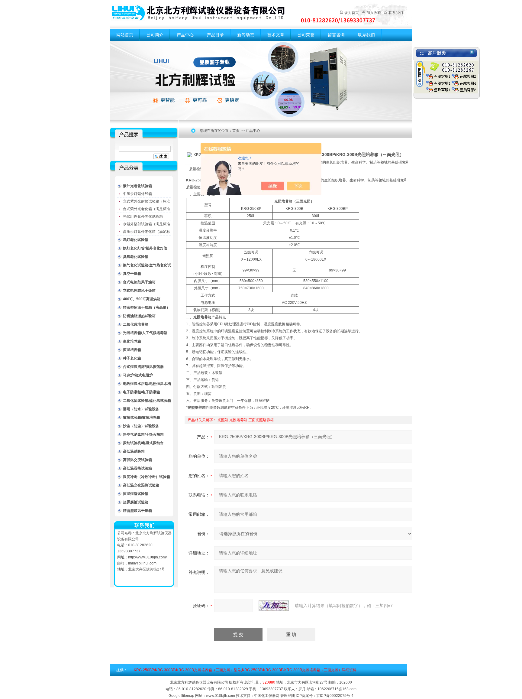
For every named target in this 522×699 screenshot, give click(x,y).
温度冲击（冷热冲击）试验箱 (146, 477)
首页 (236, 130)
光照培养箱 (238, 420)
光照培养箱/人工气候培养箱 (145, 333)
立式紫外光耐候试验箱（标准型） (146, 202)
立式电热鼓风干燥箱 (139, 290)
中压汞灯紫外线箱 (137, 194)
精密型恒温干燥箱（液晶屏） (146, 307)
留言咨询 (336, 34)
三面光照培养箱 (261, 420)
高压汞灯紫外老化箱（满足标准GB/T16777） (146, 232)
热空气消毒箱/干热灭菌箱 (143, 434)
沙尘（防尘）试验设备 (141, 426)
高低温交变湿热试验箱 (141, 485)
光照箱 (223, 420)
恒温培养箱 (132, 350)
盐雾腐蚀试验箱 (135, 502)
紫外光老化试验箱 (137, 186)
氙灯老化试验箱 (135, 240)
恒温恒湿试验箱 (135, 494)
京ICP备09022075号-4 (334, 696)
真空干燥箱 (132, 273)
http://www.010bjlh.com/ (147, 557)
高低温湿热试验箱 (137, 468)
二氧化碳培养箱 (135, 324)
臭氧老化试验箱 (135, 257)
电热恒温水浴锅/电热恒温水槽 (147, 384)
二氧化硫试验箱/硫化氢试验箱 (147, 400)
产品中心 (185, 34)
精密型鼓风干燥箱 (137, 511)
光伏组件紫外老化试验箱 (143, 216)
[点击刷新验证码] (274, 605)
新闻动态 (245, 34)
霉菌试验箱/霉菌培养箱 (141, 417)
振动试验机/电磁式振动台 (143, 443)
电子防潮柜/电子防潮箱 (141, 392)
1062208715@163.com (336, 689)
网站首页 (124, 34)
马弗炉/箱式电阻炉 (138, 375)
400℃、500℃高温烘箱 (141, 299)
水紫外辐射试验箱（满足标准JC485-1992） (146, 225)
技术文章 (275, 34)
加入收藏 (373, 13)
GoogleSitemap (181, 696)
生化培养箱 (132, 341)
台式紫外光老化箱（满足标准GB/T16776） (146, 210)
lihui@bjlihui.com (142, 563)
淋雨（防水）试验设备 (141, 409)
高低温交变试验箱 (137, 460)
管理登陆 (287, 696)
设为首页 (351, 13)
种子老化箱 (132, 358)
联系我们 (395, 13)
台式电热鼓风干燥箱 (139, 282)
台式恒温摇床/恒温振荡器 (143, 367)
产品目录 (215, 34)
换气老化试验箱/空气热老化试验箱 (147, 266)
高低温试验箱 (134, 451)
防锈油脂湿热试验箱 (139, 316)
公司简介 (155, 34)
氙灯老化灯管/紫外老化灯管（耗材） (145, 249)
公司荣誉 (306, 34)
